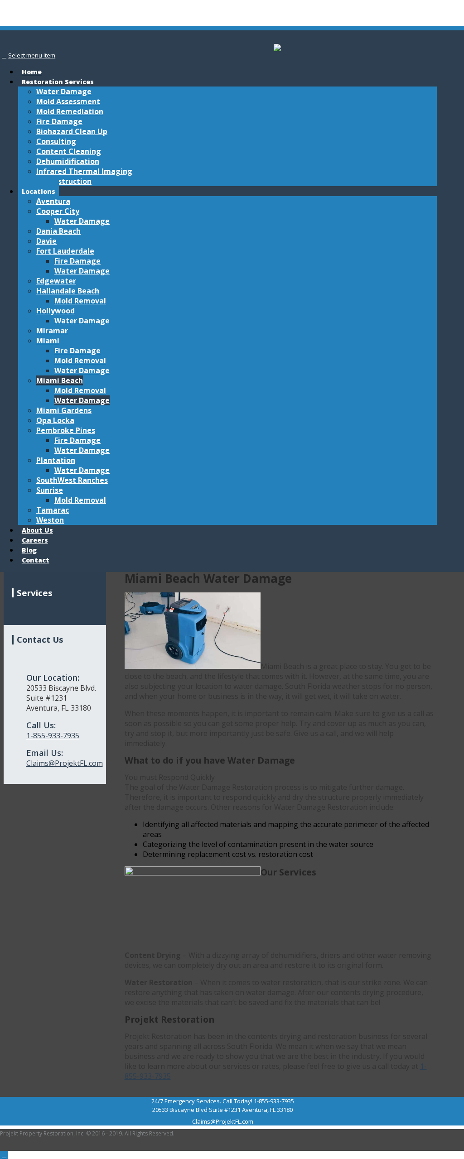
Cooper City (57, 211)
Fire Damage (59, 121)
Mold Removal (80, 301)
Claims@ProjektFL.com (64, 763)
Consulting (56, 141)
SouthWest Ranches (72, 480)
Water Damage (64, 91)
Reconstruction (64, 181)
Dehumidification (67, 161)
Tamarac (52, 510)
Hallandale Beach (67, 291)
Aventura (53, 201)
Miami (47, 341)
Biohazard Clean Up (71, 131)
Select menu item (31, 55)
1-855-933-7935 (52, 736)
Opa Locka (55, 420)
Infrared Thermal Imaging (84, 171)
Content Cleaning (68, 151)
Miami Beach (59, 380)
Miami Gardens (64, 410)
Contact (35, 560)
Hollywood (55, 311)
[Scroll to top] (4, 1155)
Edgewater (56, 281)
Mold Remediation (69, 111)
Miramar (52, 331)
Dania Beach (58, 231)
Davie (46, 241)
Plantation (55, 460)
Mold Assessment (68, 101)
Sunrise (49, 490)
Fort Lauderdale (65, 251)
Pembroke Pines (65, 430)
